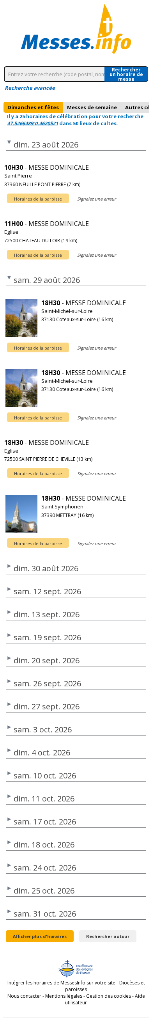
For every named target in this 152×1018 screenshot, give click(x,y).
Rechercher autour (107, 936)
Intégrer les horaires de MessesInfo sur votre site (61, 982)
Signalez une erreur (96, 199)
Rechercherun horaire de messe (126, 74)
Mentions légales (63, 996)
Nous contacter (24, 996)
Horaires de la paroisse (38, 199)
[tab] (33, 107)
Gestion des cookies (108, 996)
